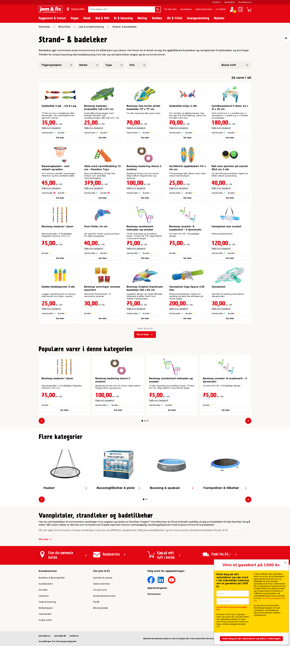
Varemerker (45, 614)
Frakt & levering (47, 602)
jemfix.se (74, 636)
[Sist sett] (286, 38)
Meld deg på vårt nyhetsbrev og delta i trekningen (251, 638)
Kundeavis (186, 9)
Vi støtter (221, 9)
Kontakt (43, 589)
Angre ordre (45, 620)
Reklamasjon (46, 608)
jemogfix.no (45, 636)
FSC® (96, 602)
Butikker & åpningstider (52, 577)
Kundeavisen (46, 583)
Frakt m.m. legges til (51, 128)
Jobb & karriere (203, 9)
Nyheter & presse (102, 577)
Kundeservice (245, 2)
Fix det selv (170, 9)
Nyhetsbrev (229, 2)
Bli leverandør (100, 608)
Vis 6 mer (143, 334)
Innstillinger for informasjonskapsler (58, 641)
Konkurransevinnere (104, 595)
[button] (142, 421)
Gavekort (216, 2)
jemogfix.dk (60, 636)
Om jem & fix (100, 589)
